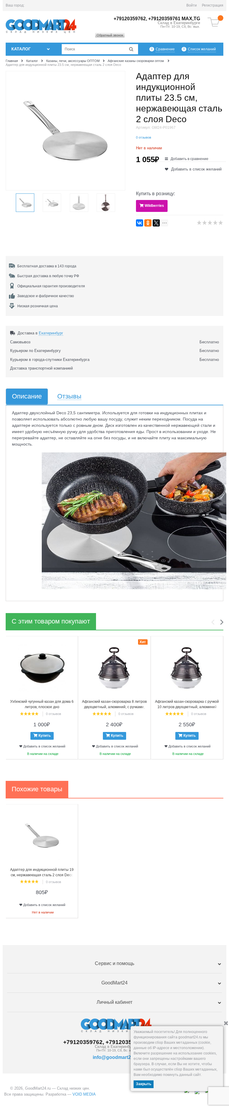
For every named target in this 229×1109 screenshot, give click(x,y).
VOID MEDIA (84, 1094)
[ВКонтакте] (139, 223)
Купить (44, 735)
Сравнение (165, 49)
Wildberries (154, 206)
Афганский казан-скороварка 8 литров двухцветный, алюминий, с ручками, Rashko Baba (114, 706)
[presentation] (214, 622)
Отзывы (69, 396)
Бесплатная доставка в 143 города (46, 266)
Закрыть (143, 1084)
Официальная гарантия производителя (51, 286)
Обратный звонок (110, 35)
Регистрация (212, 5)
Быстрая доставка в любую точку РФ (48, 276)
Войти (191, 5)
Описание (27, 396)
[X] (156, 223)
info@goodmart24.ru (116, 1057)
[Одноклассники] (147, 223)
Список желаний (202, 49)
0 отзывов (143, 137)
